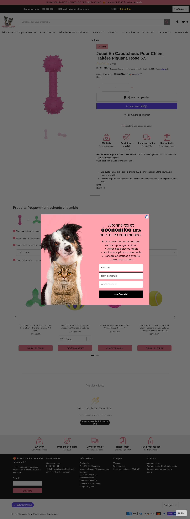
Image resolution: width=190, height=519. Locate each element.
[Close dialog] (146, 216)
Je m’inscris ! (121, 294)
